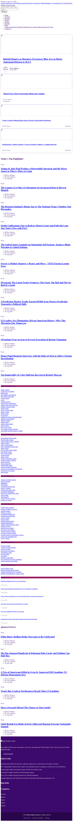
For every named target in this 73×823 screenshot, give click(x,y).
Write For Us (27, 818)
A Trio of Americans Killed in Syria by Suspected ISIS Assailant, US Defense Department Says (22, 596)
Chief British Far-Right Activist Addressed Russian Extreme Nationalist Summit (19, 619)
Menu (5, 12)
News (31, 27)
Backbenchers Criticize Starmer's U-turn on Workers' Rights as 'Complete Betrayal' (29, 144)
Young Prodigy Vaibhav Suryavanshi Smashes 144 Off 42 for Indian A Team (21, 769)
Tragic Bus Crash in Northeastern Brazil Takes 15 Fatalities (14, 604)
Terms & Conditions (37, 818)
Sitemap (47, 818)
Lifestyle (26, 27)
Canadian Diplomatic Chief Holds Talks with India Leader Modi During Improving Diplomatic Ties (28, 778)
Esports (7, 20)
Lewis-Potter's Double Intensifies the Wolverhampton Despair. (17, 772)
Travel (51, 27)
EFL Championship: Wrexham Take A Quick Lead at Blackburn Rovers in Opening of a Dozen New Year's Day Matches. (33, 766)
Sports (44, 27)
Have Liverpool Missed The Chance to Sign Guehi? (12, 611)
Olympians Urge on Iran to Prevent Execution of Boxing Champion (33, 339)
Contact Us (8, 29)
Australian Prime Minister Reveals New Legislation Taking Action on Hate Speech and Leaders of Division (29, 764)
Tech (47, 27)
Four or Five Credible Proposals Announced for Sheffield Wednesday (19, 775)
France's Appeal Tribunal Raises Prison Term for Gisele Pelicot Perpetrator (26, 120)
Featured (7, 24)
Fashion (7, 22)
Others (35, 27)
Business (7, 18)
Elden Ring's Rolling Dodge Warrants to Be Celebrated (13, 581)
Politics (39, 27)
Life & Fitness (18, 27)
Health (12, 27)
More (6, 25)
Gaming (7, 27)
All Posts (7, 17)
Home (6, 15)
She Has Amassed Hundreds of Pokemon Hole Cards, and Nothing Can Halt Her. (19, 588)
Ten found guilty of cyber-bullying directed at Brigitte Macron (31, 375)
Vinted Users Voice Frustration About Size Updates (24, 94)
